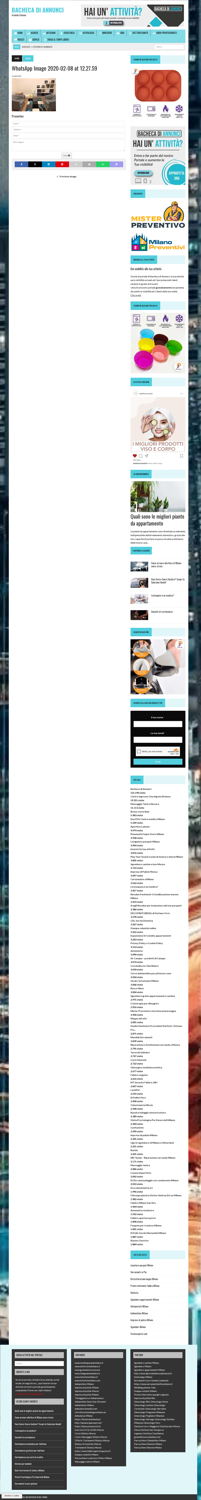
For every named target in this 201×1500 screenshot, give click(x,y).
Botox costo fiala (140, 811)
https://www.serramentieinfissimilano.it (153, 1384)
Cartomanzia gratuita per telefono (29, 1450)
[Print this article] (89, 164)
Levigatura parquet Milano (145, 841)
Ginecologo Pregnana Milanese (149, 1412)
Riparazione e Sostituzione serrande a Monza (155, 1044)
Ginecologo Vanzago (144, 1419)
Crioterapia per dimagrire (145, 1003)
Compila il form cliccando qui (29, 1394)
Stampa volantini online (143, 928)
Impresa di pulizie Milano (144, 1135)
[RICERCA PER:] (169, 46)
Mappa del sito (139, 1018)
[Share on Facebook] (21, 164)
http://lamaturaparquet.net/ (88, 1422)
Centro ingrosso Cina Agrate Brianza (151, 796)
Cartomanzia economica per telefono (30, 1443)
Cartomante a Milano (142, 879)
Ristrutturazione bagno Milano (144, 1279)
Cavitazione (137, 1127)
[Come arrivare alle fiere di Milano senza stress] (139, 569)
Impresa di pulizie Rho (144, 1398)
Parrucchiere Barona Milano (148, 1447)
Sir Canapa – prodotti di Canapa (148, 958)
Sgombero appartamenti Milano (145, 1299)
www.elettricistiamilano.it (87, 1366)
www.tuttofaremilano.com (87, 1380)
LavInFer (135, 1089)
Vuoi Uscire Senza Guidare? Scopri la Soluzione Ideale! (168, 581)
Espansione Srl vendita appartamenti (151, 935)
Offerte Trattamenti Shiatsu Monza (92, 1440)
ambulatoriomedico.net (86, 1408)
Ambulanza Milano (84, 1415)
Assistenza (69, 33)
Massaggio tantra (140, 1165)
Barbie (134, 1150)
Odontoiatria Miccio (142, 1105)
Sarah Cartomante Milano (145, 980)
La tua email (158, 733)
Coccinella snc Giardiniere (145, 965)
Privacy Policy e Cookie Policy (147, 943)
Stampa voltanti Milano (145, 1391)
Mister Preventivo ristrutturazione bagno (153, 1011)
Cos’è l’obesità (138, 1059)
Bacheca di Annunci (141, 788)
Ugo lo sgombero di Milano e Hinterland (152, 1142)
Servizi (35, 39)
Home (20, 33)
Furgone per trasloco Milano (146, 1225)
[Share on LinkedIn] (48, 164)
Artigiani (50, 33)
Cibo (121, 33)
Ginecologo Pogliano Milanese (149, 1415)
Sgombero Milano (142, 1366)
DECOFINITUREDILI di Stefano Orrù (150, 913)
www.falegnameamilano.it (87, 1373)
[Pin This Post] (62, 164)
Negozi (20, 39)
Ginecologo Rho (142, 1401)
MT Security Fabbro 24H (144, 1082)
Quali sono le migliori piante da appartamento (157, 519)
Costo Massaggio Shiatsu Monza (91, 1437)
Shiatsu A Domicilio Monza (88, 1444)
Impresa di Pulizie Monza (144, 871)
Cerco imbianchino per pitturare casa (151, 973)
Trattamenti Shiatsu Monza (88, 1447)
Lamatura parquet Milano (142, 1265)
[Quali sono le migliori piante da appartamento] (158, 510)
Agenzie (34, 33)
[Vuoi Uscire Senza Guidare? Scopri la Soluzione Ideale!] (139, 585)
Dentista (134, 1292)
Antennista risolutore (142, 1210)
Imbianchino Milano (139, 1313)
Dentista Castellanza (153, 1433)
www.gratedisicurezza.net (87, 1370)
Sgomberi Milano (138, 1327)
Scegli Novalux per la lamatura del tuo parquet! (156, 905)
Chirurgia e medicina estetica (146, 1067)
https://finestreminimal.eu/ (88, 1419)
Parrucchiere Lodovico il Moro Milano (93, 1458)
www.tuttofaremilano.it (86, 1377)
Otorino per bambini (23, 1463)
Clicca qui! (136, 295)
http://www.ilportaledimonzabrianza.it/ (153, 1373)
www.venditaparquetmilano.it (89, 1362)
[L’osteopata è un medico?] (139, 602)
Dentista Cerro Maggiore (146, 1426)
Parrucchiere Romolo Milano (148, 1444)
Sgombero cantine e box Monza (148, 864)
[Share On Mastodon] (116, 164)
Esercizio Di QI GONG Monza (89, 1430)
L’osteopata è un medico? (162, 595)
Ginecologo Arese (159, 1401)
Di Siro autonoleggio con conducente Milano (154, 1180)
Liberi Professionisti (166, 33)
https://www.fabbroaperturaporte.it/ (93, 1451)
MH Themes (43, 1497)
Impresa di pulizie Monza (87, 1391)
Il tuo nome (158, 717)
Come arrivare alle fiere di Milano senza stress (166, 564)
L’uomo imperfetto (141, 1172)
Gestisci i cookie (12, 1496)
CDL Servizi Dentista (142, 920)
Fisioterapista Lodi (139, 1334)
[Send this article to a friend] (76, 164)
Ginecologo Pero (151, 1422)
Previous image (68, 176)
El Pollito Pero (138, 1097)
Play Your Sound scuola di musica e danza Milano (157, 856)
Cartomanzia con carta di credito (29, 1457)
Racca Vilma (137, 988)
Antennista (137, 950)
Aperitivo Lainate (140, 826)
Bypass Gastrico (140, 1240)
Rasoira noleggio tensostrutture (148, 1112)
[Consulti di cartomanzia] (139, 618)
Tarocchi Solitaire (140, 1052)
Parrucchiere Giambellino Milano (150, 1440)
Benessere (107, 33)
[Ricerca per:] (39, 1363)
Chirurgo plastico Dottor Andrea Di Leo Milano (156, 1195)
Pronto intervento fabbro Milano (145, 1286)
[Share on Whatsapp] (103, 164)
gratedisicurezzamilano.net (147, 1437)
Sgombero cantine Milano (146, 1362)
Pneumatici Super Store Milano (147, 834)
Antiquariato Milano (139, 1306)
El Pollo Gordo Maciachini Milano (148, 1233)
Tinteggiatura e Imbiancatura (89, 1398)
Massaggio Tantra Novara (145, 803)
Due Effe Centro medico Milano (148, 819)
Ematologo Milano (143, 1377)
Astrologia (88, 33)
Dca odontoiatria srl (142, 1187)
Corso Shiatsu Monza (85, 1433)
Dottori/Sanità (140, 33)
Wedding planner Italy (145, 1387)
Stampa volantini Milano (86, 1454)
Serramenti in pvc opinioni (26, 1483)
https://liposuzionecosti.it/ (88, 1426)
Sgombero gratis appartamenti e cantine (153, 996)
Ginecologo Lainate (143, 1405)
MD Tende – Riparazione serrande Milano (153, 1157)
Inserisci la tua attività (143, 849)
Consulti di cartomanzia (162, 611)
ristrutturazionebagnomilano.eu (90, 1412)
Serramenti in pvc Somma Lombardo (151, 1380)
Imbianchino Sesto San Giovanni (90, 1401)
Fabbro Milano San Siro (143, 1202)
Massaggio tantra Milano (87, 1461)
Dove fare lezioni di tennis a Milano (29, 1470)
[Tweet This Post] (35, 164)
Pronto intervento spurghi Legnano (151, 1394)
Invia (65, 156)
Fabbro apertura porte (143, 1218)
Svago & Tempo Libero (58, 39)
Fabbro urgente (139, 1074)
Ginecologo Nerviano (155, 1408)
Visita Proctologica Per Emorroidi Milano (153, 1120)
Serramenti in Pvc (139, 1272)
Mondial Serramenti (141, 1037)
